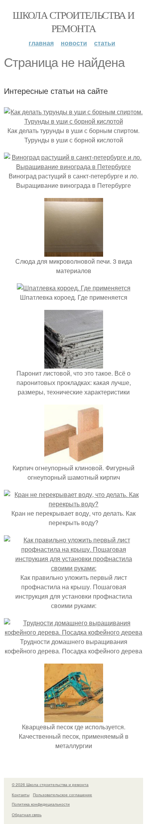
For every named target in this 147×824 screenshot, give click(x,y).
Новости (74, 42)
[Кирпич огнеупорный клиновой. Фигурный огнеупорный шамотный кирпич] (73, 458)
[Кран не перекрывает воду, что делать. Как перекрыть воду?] (73, 503)
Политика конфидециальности (41, 804)
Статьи (104, 42)
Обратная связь (27, 814)
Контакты (20, 794)
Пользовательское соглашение (62, 794)
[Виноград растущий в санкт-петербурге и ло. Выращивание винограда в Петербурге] (73, 166)
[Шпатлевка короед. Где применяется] (74, 287)
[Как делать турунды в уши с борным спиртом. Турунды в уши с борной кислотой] (73, 121)
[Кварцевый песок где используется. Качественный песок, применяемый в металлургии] (73, 717)
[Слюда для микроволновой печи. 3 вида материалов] (73, 251)
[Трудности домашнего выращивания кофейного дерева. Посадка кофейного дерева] (73, 632)
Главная (41, 42)
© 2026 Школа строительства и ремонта (50, 784)
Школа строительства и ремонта (73, 21)
